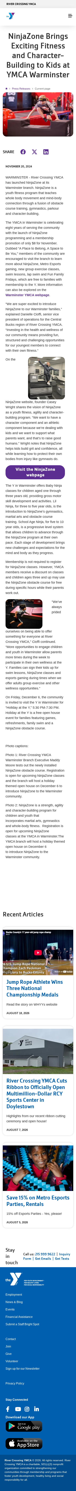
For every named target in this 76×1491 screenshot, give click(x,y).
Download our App (20, 1417)
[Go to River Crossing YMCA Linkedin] (36, 1409)
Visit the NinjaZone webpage (35, 472)
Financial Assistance (19, 1316)
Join (8, 1346)
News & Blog (14, 1302)
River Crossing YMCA (21, 4)
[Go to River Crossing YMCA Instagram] (27, 1409)
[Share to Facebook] (23, 151)
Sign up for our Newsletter (22, 1368)
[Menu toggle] (70, 15)
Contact (11, 1339)
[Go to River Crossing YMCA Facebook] (8, 1409)
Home (7, 88)
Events (10, 1309)
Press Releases (21, 88)
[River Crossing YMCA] (18, 16)
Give (9, 1353)
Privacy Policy (15, 1383)
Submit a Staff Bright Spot (22, 1324)
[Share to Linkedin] (46, 151)
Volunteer (12, 1361)
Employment (14, 1294)
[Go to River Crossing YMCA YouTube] (17, 1409)
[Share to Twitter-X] (34, 151)
